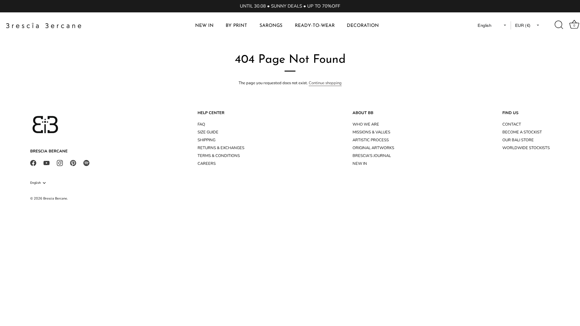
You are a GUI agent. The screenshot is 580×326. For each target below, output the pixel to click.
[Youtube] (47, 162)
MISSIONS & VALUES (371, 132)
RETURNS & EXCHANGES (221, 148)
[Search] (559, 25)
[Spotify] (86, 162)
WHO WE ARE (366, 124)
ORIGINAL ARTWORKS (373, 148)
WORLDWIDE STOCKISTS (526, 148)
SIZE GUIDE (208, 132)
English (35, 183)
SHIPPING (206, 140)
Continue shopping (325, 83)
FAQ (201, 124)
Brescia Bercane (55, 198)
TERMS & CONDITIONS (219, 155)
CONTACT (511, 124)
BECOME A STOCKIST (522, 132)
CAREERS (207, 163)
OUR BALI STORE (518, 140)
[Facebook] (33, 162)
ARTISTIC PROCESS (371, 140)
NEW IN (204, 26)
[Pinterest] (73, 162)
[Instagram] (60, 162)
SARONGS (270, 26)
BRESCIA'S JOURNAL (372, 155)
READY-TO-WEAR (315, 26)
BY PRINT (236, 26)
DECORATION (363, 26)
